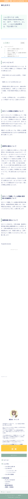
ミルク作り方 (8, 468)
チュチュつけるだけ (10, 479)
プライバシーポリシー (11, 495)
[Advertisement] (14, 311)
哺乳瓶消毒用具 (9, 485)
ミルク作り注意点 (9, 474)
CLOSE (22, 42)
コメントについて (8, 46)
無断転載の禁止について (13, 56)
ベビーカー (6, 460)
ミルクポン (8, 481)
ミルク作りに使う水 (10, 466)
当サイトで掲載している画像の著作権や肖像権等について (17, 53)
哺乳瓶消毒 (6, 478)
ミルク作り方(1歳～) (11, 472)
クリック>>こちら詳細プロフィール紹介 (13, 444)
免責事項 (19, 495)
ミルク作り (6, 464)
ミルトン (7, 483)
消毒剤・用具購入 (9, 487)
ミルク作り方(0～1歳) (12, 470)
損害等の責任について (13, 50)
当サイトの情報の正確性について (15, 48)
